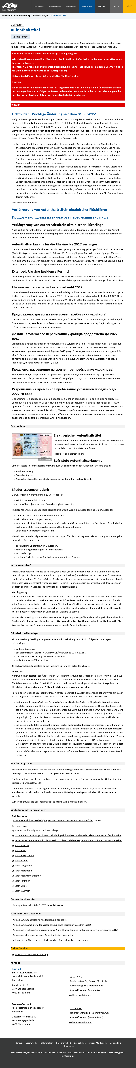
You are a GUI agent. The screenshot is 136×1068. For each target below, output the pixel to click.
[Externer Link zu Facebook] (49, 1063)
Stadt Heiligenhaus (24, 856)
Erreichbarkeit (71, 6)
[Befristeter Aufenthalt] (68, 985)
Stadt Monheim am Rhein (28, 876)
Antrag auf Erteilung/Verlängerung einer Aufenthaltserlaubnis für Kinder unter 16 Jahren (60, 930)
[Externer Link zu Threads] (61, 1063)
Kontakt (19, 1043)
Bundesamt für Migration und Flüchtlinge (36, 830)
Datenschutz (115, 1043)
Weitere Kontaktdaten (80, 995)
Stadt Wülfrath (22, 891)
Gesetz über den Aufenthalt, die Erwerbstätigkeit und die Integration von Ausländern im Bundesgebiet (68, 840)
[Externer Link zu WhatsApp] (79, 1063)
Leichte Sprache (39, 6)
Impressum (69, 1046)
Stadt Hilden (21, 861)
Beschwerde (31, 1043)
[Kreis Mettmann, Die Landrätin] (68, 1054)
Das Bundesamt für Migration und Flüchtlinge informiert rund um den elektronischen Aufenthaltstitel (68, 835)
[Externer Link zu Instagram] (55, 1063)
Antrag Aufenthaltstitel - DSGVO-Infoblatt (35, 905)
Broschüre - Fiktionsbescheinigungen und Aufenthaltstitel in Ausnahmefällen (53, 820)
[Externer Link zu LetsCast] (85, 1063)
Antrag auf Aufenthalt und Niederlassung (34, 920)
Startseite (7, 16)
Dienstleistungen (40, 16)
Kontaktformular (79, 990)
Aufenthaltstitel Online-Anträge (31, 954)
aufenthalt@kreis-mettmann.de (86, 986)
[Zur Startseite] (13, 6)
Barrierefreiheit (63, 1043)
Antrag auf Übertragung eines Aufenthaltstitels (37, 935)
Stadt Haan (20, 850)
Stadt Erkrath (22, 845)
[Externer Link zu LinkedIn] (67, 1063)
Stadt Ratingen (22, 881)
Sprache (101, 7)
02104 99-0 (75, 977)
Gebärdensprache (55, 6)
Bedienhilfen (80, 1043)
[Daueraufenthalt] (68, 1015)
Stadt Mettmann (23, 871)
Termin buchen (87, 6)
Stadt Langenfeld (23, 866)
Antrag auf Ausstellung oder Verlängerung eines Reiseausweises (46, 925)
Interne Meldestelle (98, 1043)
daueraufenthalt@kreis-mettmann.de (89, 1013)
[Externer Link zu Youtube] (73, 1063)
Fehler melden (46, 1043)
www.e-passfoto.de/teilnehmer (98, 736)
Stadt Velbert (21, 886)
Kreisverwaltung (22, 16)
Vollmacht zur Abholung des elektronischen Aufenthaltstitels (44, 940)
